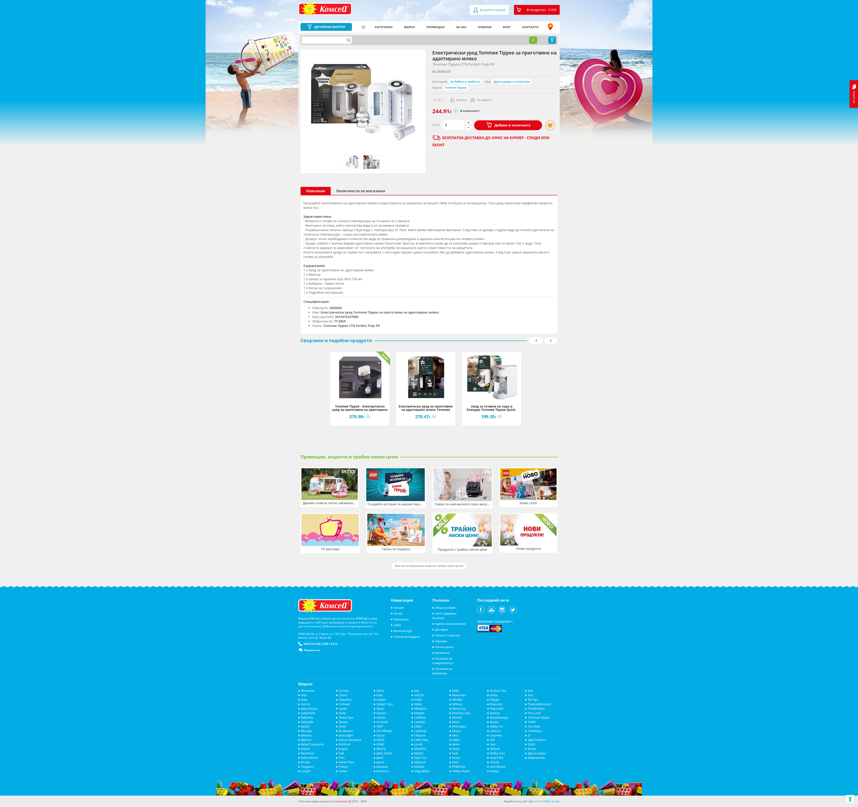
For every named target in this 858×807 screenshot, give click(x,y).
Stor (530, 695)
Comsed (344, 704)
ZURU (531, 744)
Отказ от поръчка (447, 635)
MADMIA (420, 749)
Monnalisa (459, 726)
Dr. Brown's (346, 731)
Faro (342, 758)
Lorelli (418, 744)
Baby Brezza (309, 709)
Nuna (456, 758)
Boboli (305, 749)
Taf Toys (533, 700)
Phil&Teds (458, 767)
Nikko (456, 740)
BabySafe (307, 722)
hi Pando (382, 722)
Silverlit (495, 749)
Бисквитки (442, 653)
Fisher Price (346, 762)
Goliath (381, 700)
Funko (343, 771)
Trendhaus (535, 731)
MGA (455, 691)
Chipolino (345, 700)
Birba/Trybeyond (312, 744)
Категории (384, 27)
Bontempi (307, 753)
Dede (342, 713)
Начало (363, 27)
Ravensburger (403, 631)
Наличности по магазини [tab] (360, 190)
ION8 (379, 744)
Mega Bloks (421, 771)
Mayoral (419, 762)
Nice (455, 735)
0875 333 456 (312, 644)
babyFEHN (308, 713)
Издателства (536, 758)
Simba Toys (497, 753)
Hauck (380, 717)
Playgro (495, 700)
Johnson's (382, 771)
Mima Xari (459, 695)
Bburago (306, 731)
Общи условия (445, 608)
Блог (507, 27)
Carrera (344, 691)
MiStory (457, 704)
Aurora (305, 704)
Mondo (457, 717)
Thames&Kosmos (539, 704)
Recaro (494, 722)
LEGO (397, 625)
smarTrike (496, 758)
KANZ (418, 700)
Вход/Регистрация (492, 10)
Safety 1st (496, 726)
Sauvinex (496, 735)
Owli (455, 762)
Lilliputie (419, 735)
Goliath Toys (384, 704)
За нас (461, 27)
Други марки (537, 753)
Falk (341, 753)
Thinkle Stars (536, 709)
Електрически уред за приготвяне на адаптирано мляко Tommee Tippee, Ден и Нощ (426, 409)
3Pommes (307, 691)
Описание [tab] (315, 190)
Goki (379, 695)
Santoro (495, 731)
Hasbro (381, 713)
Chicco (343, 695)
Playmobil (496, 709)
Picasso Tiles (498, 691)
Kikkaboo (420, 709)
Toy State (534, 726)
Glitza (380, 691)
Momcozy (458, 709)
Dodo (342, 726)
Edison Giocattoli (350, 740)
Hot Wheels (384, 731)
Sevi (492, 744)
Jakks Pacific (384, 753)
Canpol (305, 771)
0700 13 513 (329, 644)
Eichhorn (345, 744)
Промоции (435, 27)
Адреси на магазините (550, 27)
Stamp (494, 771)
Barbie (305, 726)
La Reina (419, 717)
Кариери (441, 641)
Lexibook (420, 731)
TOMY (532, 722)
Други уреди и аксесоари (512, 81)
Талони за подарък (407, 637)
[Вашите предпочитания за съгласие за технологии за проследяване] (850, 799)
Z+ (529, 735)
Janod (380, 762)
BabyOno (307, 717)
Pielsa (494, 695)
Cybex (343, 709)
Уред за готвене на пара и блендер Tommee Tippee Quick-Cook (491, 409)
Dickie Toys (346, 717)
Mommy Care (461, 713)
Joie (416, 691)
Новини (485, 27)
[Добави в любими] (550, 125)
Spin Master (498, 767)
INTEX (380, 740)
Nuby (456, 749)
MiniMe (457, 700)
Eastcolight (346, 735)
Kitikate (419, 713)
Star (530, 691)
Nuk (455, 753)
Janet (379, 758)
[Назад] (533, 40)
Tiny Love (534, 713)
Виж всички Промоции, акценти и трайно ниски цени (428, 565)
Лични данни (444, 647)
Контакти (530, 27)
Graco (380, 709)
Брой (436, 125)
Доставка (441, 629)
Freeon (343, 767)
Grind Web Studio (549, 801)
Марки (409, 27)
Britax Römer (309, 758)
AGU (304, 695)
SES (492, 740)
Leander (419, 722)
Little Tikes (421, 740)
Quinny (495, 713)
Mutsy (456, 731)
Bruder (305, 762)
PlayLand (496, 704)
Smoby (494, 762)
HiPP (379, 726)
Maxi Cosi (420, 758)
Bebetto (306, 735)
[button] (537, 10)
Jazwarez (382, 767)
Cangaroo (307, 767)
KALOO (419, 695)
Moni (455, 722)
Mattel (418, 753)
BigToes (306, 740)
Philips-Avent (461, 771)
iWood (380, 749)
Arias (304, 700)
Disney (343, 722)
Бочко (532, 749)
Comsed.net (340, 801)
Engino (343, 749)
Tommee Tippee (455, 88)
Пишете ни (312, 650)
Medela (419, 767)
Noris (455, 744)
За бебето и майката (465, 81)
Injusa (380, 735)
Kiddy (418, 704)
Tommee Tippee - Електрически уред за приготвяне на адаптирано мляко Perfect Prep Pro (360, 409)
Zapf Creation (537, 740)
